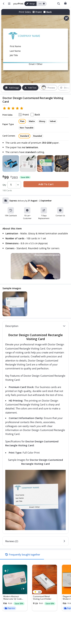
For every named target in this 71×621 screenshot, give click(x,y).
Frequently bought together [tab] (24, 554)
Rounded (37, 136)
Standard (24, 136)
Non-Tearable (26, 127)
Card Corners (8, 136)
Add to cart (45, 184)
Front (39, 12)
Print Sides (7, 115)
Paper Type (8, 124)
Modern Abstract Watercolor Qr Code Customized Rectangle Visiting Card (13, 597)
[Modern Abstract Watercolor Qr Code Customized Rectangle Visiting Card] (14, 579)
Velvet (53, 121)
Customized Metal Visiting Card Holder (42, 597)
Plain (22, 121)
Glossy (42, 121)
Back (49, 12)
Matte (32, 121)
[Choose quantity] (17, 184)
